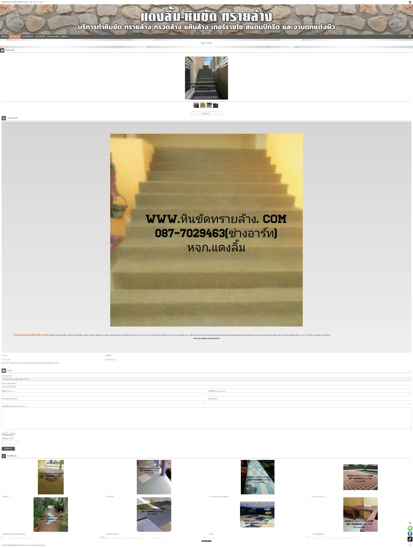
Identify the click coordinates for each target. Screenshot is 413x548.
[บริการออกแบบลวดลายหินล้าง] (257, 477)
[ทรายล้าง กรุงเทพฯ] (154, 515)
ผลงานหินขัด (40, 36)
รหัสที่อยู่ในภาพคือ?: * (8, 438)
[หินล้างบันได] (410, 2)
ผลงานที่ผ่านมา (27, 36)
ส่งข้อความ (8, 448)
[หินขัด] (257, 515)
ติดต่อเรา (64, 36)
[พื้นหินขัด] (51, 477)
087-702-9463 (38, 2)
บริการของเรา (15, 36)
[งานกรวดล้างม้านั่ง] (360, 515)
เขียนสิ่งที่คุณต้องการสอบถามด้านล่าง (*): (14, 406)
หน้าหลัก (4, 36)
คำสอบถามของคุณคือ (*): (9, 383)
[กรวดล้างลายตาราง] (360, 477)
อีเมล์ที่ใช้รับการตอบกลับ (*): (216, 391)
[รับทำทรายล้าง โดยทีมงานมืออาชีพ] (51, 515)
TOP (410, 545)
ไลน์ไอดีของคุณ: (213, 398)
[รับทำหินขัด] (154, 477)
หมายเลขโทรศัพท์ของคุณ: (9, 398)
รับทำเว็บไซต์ (11, 545)
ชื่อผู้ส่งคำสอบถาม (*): (8, 391)
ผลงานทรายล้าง (53, 36)
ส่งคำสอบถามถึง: (7, 376)
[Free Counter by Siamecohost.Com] (206, 541)
